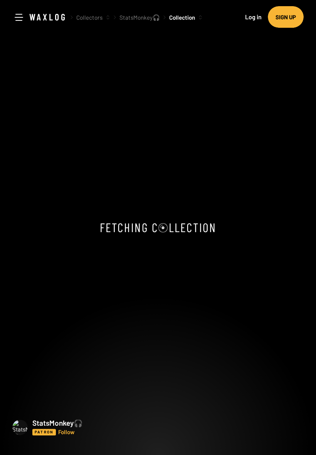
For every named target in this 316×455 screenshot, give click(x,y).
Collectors (89, 17)
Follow (66, 432)
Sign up (286, 16)
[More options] (108, 17)
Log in (253, 16)
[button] (77, 427)
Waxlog (48, 16)
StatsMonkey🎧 (139, 17)
